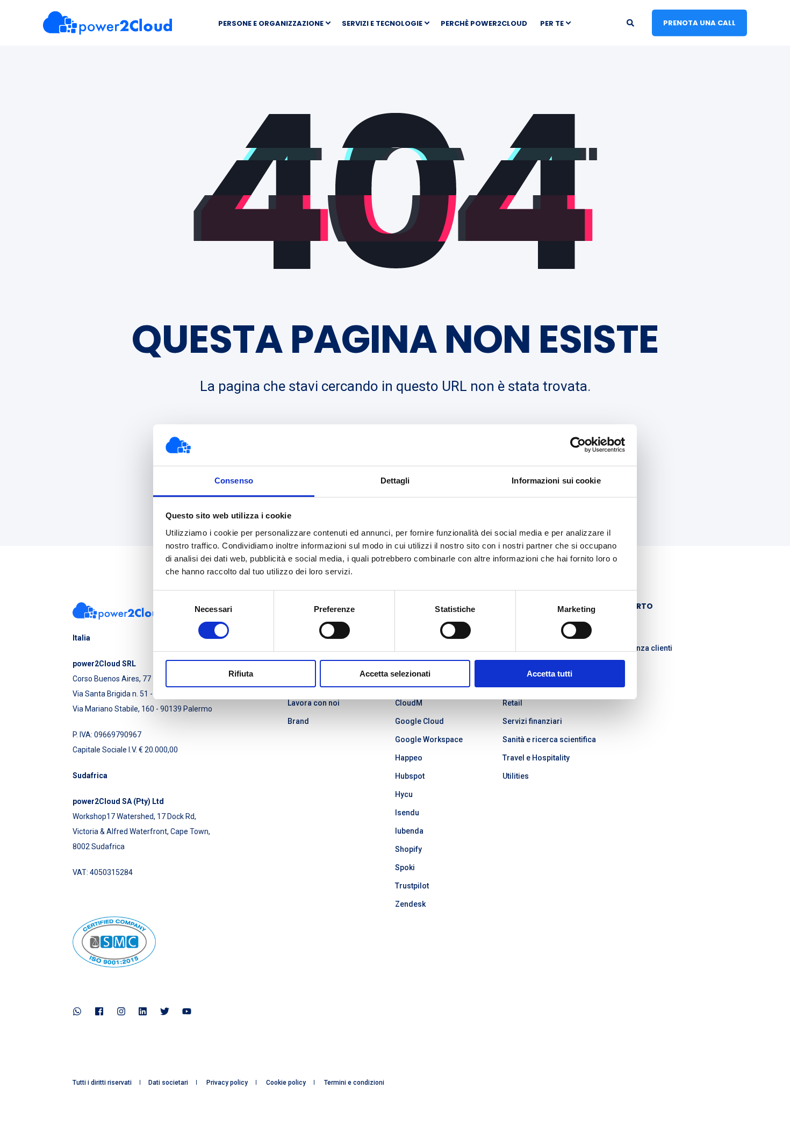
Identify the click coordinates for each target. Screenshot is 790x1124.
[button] (21, 1102)
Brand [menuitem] (298, 721)
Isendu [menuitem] (407, 812)
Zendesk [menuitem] (410, 904)
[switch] (334, 630)
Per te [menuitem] (552, 23)
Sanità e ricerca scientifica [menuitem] (549, 739)
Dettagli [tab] (395, 480)
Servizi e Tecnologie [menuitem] (382, 23)
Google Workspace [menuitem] (429, 739)
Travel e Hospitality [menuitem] (536, 757)
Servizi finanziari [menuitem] (532, 721)
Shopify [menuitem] (408, 849)
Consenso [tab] (233, 480)
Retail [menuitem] (512, 703)
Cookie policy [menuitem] (286, 1082)
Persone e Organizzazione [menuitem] (271, 23)
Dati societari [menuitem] (168, 1082)
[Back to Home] (107, 23)
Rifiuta (240, 673)
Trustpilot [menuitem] (412, 885)
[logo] (119, 611)
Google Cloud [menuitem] (419, 721)
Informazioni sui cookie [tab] (556, 480)
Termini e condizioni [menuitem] (354, 1082)
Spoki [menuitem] (405, 867)
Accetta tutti (549, 673)
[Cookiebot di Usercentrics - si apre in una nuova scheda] (578, 445)
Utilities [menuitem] (515, 776)
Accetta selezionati (395, 673)
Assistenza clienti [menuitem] (641, 648)
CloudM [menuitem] (408, 703)
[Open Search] (631, 22)
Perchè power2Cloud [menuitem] (484, 23)
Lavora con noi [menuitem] (314, 703)
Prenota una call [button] (699, 22)
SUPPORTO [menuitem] (631, 606)
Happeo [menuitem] (408, 757)
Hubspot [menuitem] (410, 776)
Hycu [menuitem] (404, 794)
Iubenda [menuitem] (409, 831)
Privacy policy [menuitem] (227, 1082)
